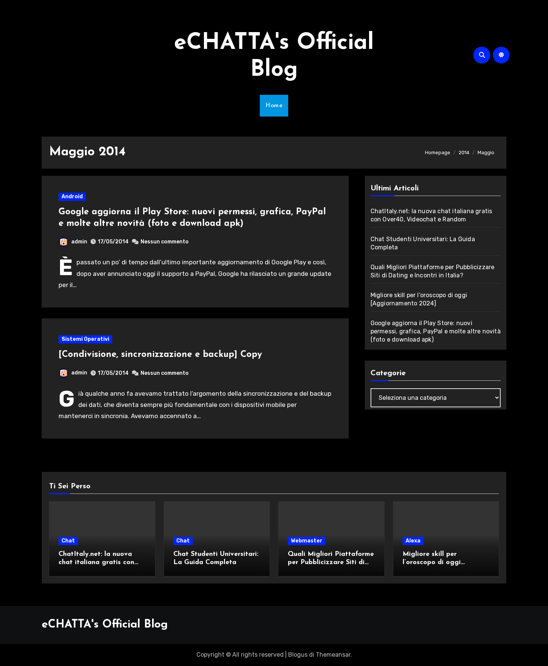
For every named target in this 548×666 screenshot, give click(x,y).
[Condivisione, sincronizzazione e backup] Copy (160, 354)
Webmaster (306, 541)
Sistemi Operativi (85, 339)
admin (79, 242)
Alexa (413, 541)
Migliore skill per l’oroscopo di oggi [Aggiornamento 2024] (439, 562)
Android (72, 196)
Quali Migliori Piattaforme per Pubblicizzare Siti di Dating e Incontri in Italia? (331, 562)
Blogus (298, 654)
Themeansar (333, 654)
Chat (68, 541)
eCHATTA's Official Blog (105, 625)
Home (274, 106)
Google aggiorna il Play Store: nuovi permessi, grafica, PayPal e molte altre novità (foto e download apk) (436, 331)
